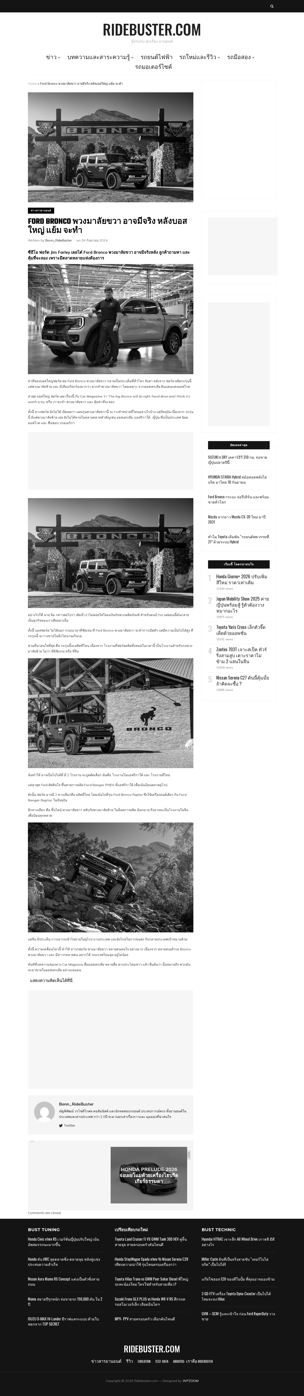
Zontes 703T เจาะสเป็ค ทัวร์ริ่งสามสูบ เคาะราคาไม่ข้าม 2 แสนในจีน (241, 655)
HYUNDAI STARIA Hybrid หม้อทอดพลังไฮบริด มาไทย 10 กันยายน (237, 479)
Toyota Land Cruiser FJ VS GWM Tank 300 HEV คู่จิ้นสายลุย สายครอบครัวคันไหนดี (151, 1241)
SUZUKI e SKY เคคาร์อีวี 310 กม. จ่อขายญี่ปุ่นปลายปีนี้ (237, 459)
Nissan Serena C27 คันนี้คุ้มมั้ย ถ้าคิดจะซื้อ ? (242, 680)
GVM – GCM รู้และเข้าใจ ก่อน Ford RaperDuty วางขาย (238, 1316)
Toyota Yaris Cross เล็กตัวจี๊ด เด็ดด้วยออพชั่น (241, 630)
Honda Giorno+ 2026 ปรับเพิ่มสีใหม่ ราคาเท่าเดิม (241, 579)
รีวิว (129, 1362)
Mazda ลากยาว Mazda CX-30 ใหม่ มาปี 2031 (237, 519)
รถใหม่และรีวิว (197, 58)
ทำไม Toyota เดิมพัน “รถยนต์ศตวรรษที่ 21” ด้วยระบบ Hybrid (238, 539)
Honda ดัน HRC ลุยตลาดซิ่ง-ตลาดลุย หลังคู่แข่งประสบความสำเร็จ (64, 1261)
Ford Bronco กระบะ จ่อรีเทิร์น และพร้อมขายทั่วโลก (238, 499)
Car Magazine (91, 396)
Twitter (69, 1125)
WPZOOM (191, 1381)
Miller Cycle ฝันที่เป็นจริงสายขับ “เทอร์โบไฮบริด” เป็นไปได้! (235, 1261)
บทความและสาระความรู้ (98, 58)
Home (32, 84)
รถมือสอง (239, 58)
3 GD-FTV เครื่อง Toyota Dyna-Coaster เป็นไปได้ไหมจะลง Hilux (236, 1296)
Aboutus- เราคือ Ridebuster (193, 1362)
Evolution (144, 1362)
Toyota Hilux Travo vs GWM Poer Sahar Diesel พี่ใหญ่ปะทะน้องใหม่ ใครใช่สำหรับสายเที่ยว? (151, 1281)
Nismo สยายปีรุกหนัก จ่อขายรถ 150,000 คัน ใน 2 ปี (65, 1301)
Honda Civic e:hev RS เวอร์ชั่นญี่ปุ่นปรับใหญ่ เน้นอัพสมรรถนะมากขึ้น (63, 1241)
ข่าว (51, 58)
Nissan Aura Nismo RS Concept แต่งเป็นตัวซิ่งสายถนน (63, 1281)
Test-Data (161, 1362)
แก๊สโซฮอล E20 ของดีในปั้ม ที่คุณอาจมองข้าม (238, 1279)
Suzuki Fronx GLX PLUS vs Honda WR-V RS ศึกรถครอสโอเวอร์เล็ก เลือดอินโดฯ (150, 1301)
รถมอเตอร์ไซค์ (153, 67)
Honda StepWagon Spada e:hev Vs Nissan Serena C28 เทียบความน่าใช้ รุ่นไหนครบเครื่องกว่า (151, 1261)
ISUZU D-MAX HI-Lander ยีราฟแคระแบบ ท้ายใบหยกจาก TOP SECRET (63, 1321)
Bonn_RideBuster (58, 240)
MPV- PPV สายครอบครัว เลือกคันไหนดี (145, 1318)
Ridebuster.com (152, 29)
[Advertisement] (110, 461)
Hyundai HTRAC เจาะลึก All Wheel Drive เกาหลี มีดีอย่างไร (238, 1241)
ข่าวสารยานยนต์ (41, 210)
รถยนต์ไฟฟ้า (157, 58)
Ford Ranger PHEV (99, 785)
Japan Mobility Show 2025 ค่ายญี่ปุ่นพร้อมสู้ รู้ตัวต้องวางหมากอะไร (242, 604)
